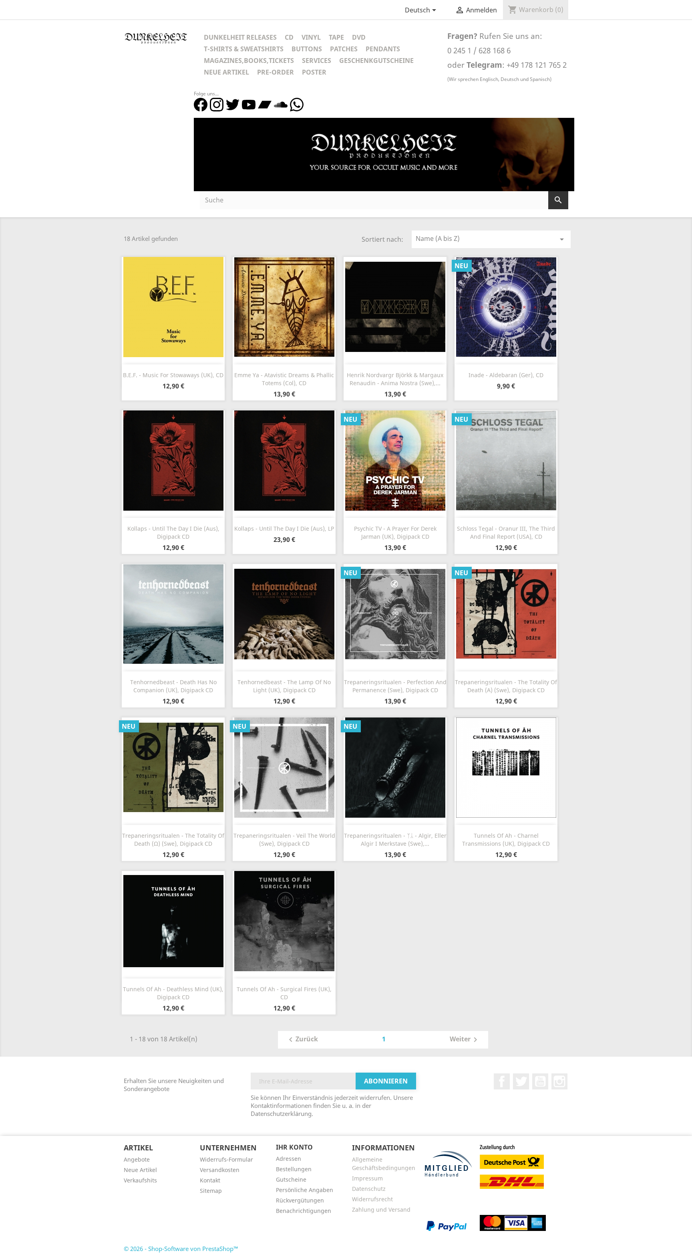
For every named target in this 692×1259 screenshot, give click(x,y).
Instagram (559, 1081)
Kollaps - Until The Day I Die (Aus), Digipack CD (173, 532)
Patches (344, 48)
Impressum (367, 1178)
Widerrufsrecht (372, 1199)
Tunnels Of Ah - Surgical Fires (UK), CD (284, 993)
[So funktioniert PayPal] (446, 1225)
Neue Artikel (226, 72)
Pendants (383, 48)
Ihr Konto (294, 1147)
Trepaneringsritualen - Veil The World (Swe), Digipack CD (284, 839)
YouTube (540, 1081)
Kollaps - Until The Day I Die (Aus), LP (284, 528)
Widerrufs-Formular (226, 1159)
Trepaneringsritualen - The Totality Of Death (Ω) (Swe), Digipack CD (173, 839)
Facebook (502, 1081)
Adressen (288, 1158)
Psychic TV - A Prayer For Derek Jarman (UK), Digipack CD (395, 532)
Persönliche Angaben (304, 1190)
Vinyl (311, 37)
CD (289, 37)
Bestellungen (294, 1169)
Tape (336, 37)
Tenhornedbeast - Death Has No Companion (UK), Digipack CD (173, 686)
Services (316, 60)
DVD (359, 37)
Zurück (302, 1040)
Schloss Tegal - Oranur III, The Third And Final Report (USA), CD (506, 532)
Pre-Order (275, 72)
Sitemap (211, 1190)
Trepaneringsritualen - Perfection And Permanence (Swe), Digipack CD (395, 686)
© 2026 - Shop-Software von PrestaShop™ (181, 1249)
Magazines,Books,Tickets (249, 60)
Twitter (521, 1081)
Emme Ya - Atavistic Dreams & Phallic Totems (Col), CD (284, 379)
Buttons (307, 48)
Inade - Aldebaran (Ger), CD (506, 375)
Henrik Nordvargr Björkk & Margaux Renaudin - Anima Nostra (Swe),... (395, 379)
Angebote (137, 1159)
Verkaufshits (140, 1180)
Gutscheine (291, 1179)
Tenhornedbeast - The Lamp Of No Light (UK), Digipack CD (284, 686)
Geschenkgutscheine (376, 60)
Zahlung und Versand (381, 1209)
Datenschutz (369, 1188)
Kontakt (210, 1180)
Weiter (465, 1040)
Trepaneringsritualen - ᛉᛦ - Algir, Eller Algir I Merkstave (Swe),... (395, 839)
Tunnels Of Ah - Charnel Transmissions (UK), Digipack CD (506, 839)
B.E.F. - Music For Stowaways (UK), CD (173, 375)
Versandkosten (219, 1170)
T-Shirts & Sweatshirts (244, 48)
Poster (314, 72)
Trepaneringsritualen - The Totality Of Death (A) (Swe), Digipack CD (506, 686)
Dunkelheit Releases (240, 37)
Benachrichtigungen (303, 1211)
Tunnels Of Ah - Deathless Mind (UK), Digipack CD (173, 993)
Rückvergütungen (300, 1200)
